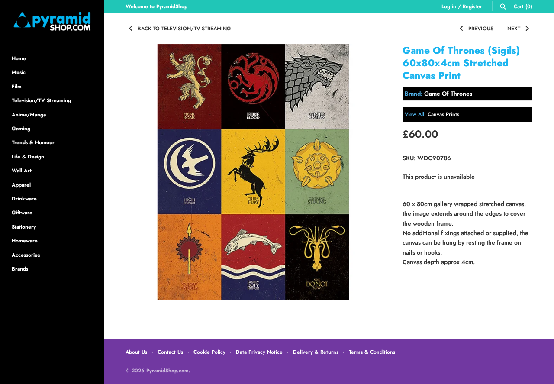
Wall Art (22, 170)
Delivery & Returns (315, 351)
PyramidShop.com (167, 370)
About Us (136, 351)
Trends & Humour (33, 142)
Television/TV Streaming (41, 100)
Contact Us (170, 351)
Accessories (26, 254)
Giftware (22, 212)
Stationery (24, 226)
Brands (20, 268)
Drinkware (24, 198)
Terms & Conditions (372, 351)
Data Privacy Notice (259, 351)
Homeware (25, 240)
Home (19, 58)
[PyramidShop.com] (52, 21)
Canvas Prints (443, 114)
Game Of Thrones (448, 93)
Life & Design (28, 156)
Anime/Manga (29, 114)
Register (472, 6)
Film (17, 86)
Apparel (21, 184)
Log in (448, 6)
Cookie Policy (209, 351)
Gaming (21, 128)
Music (19, 72)
